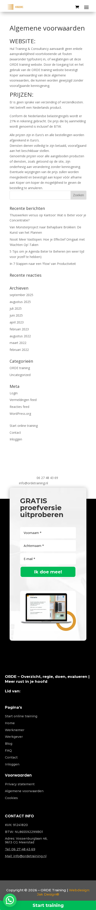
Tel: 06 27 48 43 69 (20, 849)
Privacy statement (20, 784)
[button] (10, 900)
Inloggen (16, 439)
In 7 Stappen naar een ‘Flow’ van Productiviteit (43, 264)
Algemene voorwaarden (24, 791)
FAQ (8, 750)
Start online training (24, 425)
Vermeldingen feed (23, 400)
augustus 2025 (20, 302)
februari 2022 (19, 350)
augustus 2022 (20, 336)
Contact (15, 432)
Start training (48, 905)
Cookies (11, 798)
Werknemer (14, 730)
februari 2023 (19, 329)
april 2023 (17, 322)
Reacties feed (19, 407)
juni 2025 (16, 315)
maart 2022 (18, 343)
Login (14, 393)
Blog (8, 744)
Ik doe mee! (48, 572)
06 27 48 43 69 (47, 478)
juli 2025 (16, 308)
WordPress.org (20, 413)
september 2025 (21, 295)
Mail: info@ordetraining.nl (25, 856)
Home (10, 723)
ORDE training (20, 368)
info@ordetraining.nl (33, 483)
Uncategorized (20, 375)
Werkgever (14, 737)
